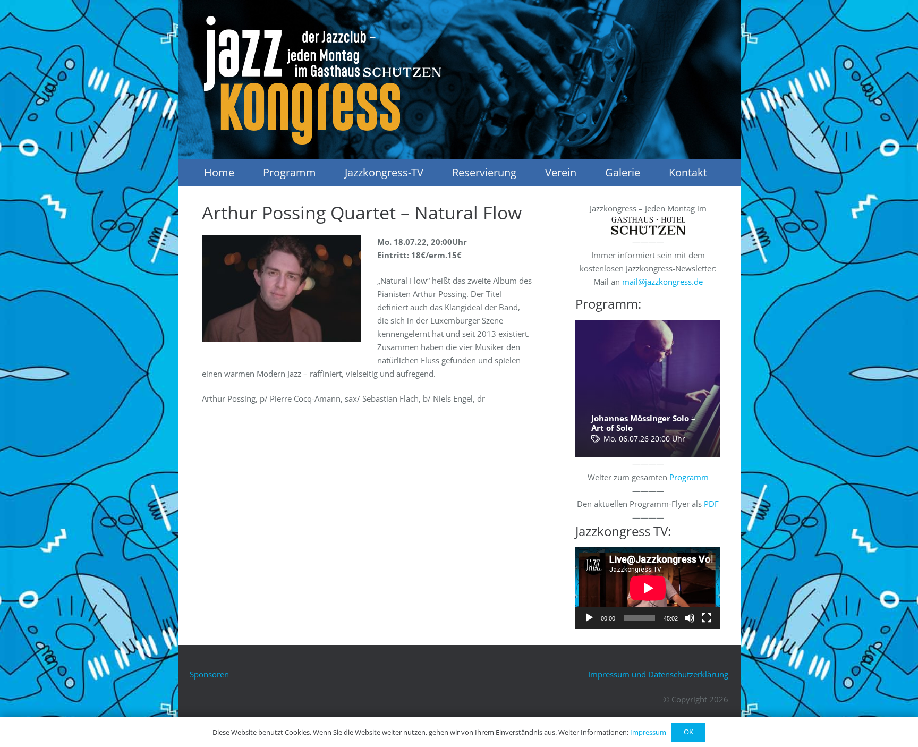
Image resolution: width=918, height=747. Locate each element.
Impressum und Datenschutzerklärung (658, 674)
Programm (689, 477)
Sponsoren (209, 674)
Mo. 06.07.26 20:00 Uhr (644, 439)
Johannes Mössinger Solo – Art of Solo (643, 423)
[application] (647, 588)
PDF (711, 503)
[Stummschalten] (689, 618)
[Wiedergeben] (589, 618)
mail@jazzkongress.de (662, 281)
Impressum (648, 732)
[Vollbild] (706, 618)
